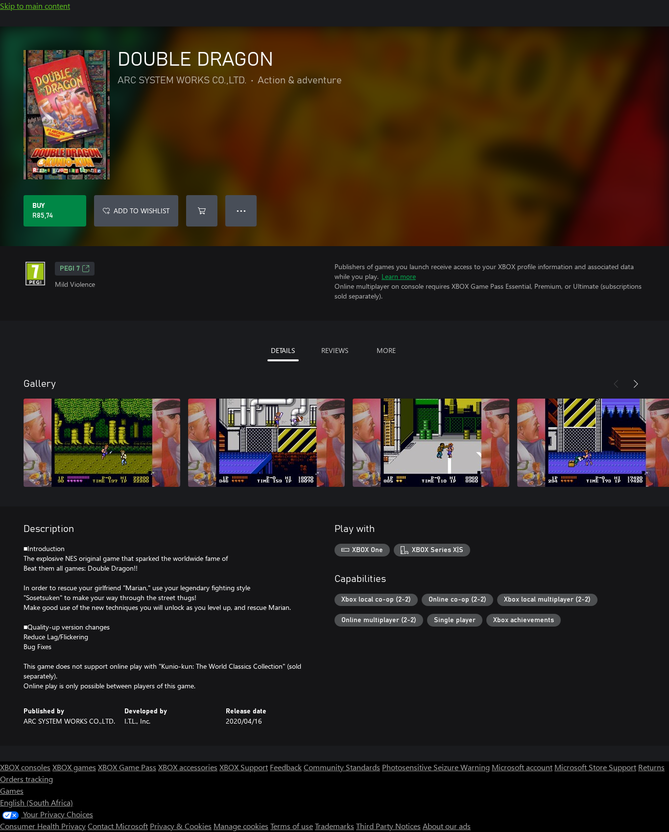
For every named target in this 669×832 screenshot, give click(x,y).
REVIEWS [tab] (334, 350)
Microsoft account (522, 767)
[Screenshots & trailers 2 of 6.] (266, 443)
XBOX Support (243, 767)
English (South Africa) (36, 802)
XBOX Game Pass (127, 767)
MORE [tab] (386, 350)
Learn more (399, 276)
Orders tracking (26, 779)
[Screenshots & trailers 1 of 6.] (102, 443)
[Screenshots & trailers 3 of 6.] (431, 443)
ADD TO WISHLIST (141, 210)
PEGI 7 (70, 268)
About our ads (447, 826)
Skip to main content (35, 5)
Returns (651, 767)
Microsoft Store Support (595, 767)
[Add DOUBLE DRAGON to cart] (201, 211)
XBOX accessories (187, 767)
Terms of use (291, 826)
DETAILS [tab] (283, 350)
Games (12, 790)
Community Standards (342, 767)
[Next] (635, 384)
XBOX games (74, 767)
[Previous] (616, 384)
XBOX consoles (25, 767)
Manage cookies (241, 826)
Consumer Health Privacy (43, 826)
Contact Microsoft (118, 826)
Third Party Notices (388, 826)
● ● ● (241, 210)
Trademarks (334, 826)
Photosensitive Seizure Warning (436, 767)
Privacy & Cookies (181, 826)
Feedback (286, 767)
